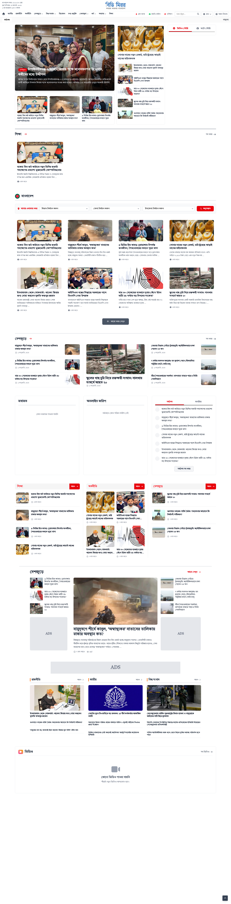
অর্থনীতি (28, 14)
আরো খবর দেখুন (117, 321)
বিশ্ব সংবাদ (50, 14)
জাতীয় (10, 14)
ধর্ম (93, 14)
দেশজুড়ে (37, 14)
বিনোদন (62, 14)
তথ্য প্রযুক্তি (72, 14)
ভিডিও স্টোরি (182, 28)
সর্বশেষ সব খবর (184, 469)
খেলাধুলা (83, 14)
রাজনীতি (19, 14)
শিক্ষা (111, 14)
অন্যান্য (102, 14)
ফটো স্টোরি (205, 28)
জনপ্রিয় (198, 402)
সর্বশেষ (169, 402)
